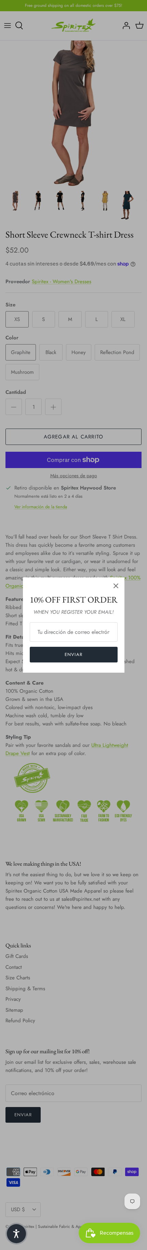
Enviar (73, 654)
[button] (16, 1234)
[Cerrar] (115, 585)
